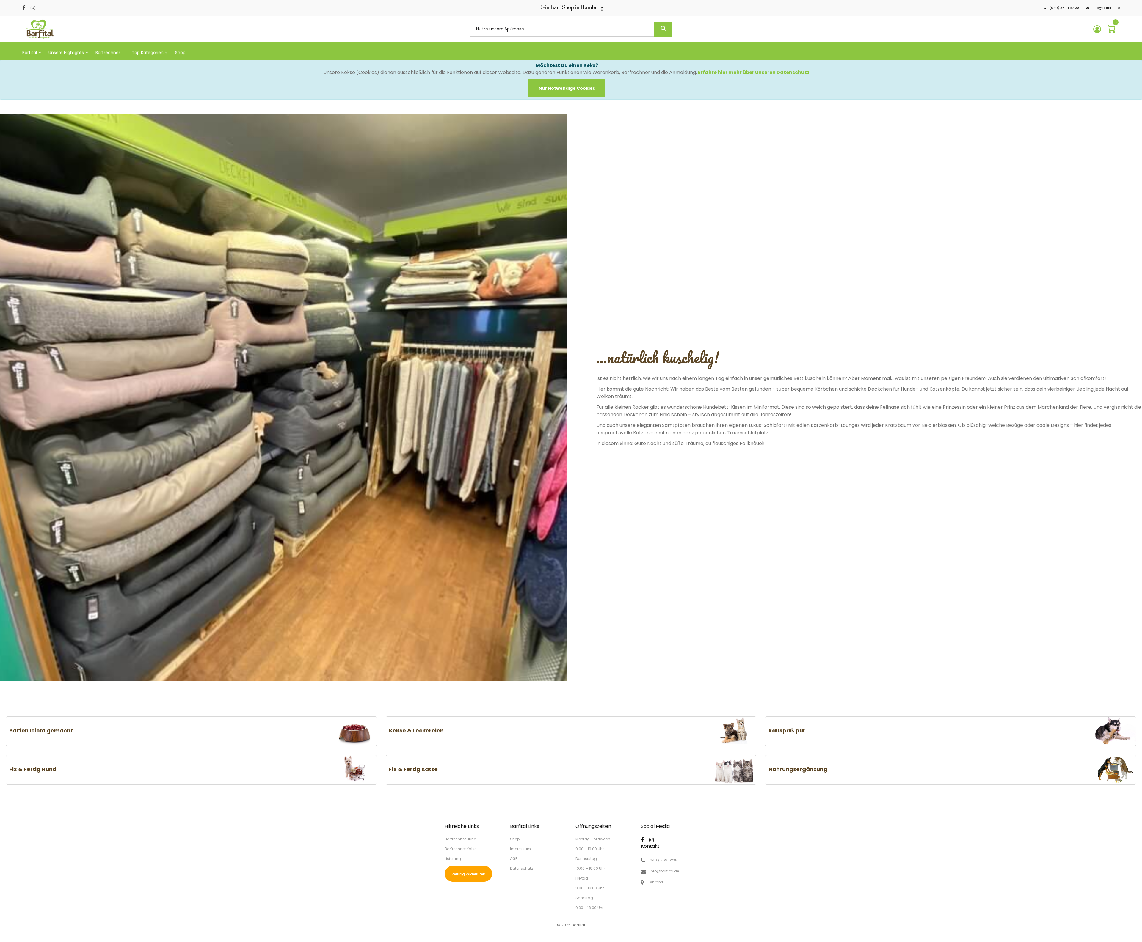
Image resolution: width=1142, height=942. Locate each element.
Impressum (520, 848)
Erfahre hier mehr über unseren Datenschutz (754, 72)
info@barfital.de (664, 871)
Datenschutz (521, 868)
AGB (514, 858)
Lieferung (453, 858)
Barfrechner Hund (460, 839)
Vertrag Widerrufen (468, 874)
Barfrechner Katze (460, 848)
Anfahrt (656, 882)
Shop (515, 839)
